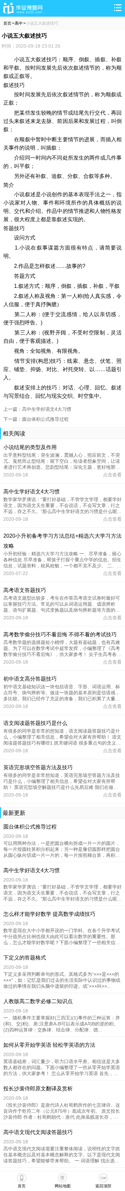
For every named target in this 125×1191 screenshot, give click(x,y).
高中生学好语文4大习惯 (31, 491)
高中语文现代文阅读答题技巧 (38, 1132)
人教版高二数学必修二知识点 (38, 1001)
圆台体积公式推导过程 (30, 827)
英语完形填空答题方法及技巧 (38, 767)
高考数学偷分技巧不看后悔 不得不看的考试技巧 (60, 634)
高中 (19, 23)
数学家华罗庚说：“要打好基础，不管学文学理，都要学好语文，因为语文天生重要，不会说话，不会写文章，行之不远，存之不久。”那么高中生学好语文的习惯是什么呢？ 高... (62, 893)
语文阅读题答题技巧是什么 (35, 723)
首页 (7, 23)
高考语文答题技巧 (24, 590)
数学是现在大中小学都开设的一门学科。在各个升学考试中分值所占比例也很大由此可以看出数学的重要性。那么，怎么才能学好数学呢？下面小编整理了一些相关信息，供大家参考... (61, 937)
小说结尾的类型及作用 (30, 447)
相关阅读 (14, 433)
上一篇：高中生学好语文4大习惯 (37, 409)
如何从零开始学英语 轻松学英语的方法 (49, 1045)
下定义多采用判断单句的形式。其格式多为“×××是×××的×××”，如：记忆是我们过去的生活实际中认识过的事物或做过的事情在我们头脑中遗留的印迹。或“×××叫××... (61, 980)
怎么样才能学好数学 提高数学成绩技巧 (49, 914)
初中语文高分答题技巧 (30, 679)
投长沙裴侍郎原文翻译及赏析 (38, 1088)
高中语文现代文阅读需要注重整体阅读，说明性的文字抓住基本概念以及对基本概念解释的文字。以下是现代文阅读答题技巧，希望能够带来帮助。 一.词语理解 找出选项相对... (61, 1155)
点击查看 (112, 474)
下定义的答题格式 (24, 957)
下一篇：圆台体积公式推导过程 (36, 419)
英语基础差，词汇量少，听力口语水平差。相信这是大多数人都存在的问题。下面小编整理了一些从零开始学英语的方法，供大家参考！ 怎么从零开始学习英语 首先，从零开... (61, 1068)
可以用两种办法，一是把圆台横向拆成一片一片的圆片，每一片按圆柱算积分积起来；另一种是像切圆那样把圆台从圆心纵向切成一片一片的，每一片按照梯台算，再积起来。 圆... (61, 850)
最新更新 (14, 813)
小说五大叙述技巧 (42, 23)
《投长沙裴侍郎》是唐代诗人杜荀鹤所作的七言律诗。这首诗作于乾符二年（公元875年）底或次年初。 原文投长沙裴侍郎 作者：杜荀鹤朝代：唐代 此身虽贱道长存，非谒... (61, 1111)
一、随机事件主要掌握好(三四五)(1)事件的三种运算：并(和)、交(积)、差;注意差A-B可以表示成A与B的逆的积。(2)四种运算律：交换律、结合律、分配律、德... (61, 1023)
